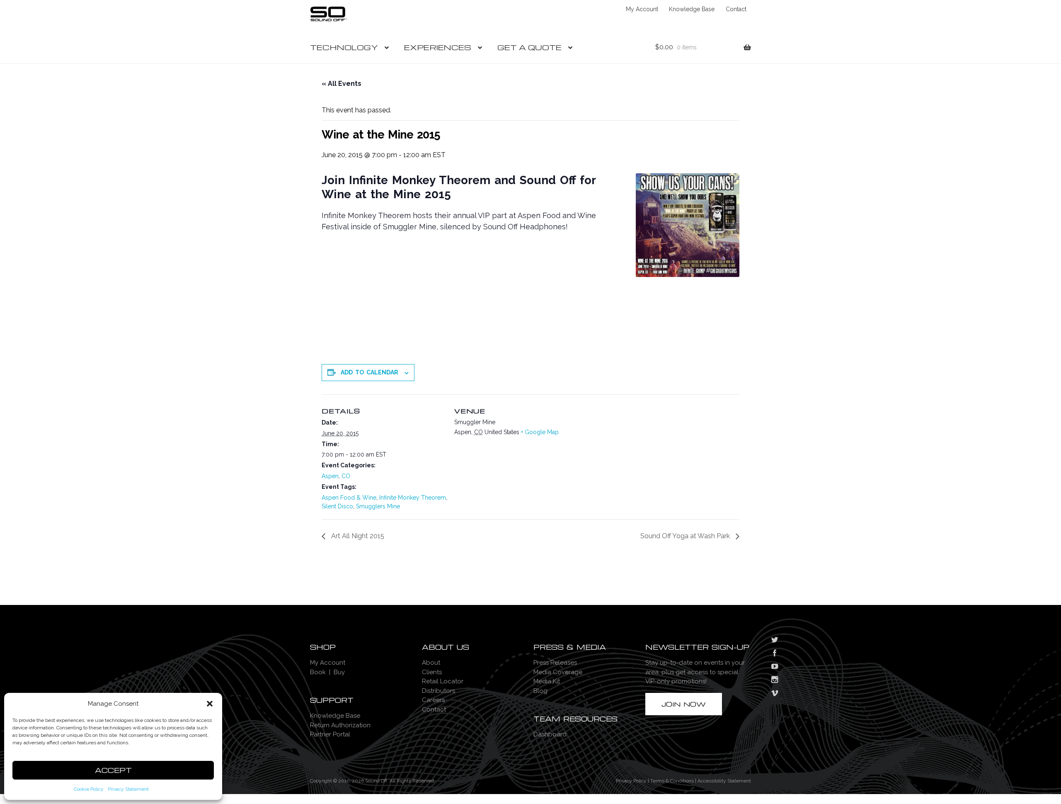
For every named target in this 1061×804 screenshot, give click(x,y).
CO (346, 476)
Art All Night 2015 (356, 536)
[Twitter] (774, 640)
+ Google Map (540, 432)
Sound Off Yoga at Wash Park (686, 536)
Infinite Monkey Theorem (412, 497)
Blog (540, 691)
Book (318, 672)
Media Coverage (557, 672)
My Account (642, 9)
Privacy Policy (631, 781)
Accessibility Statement (724, 781)
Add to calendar (369, 372)
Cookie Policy (89, 789)
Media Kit (546, 681)
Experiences (437, 47)
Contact (736, 9)
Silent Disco (337, 506)
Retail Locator (442, 681)
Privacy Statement (128, 789)
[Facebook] (774, 654)
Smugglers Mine (378, 506)
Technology (344, 47)
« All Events (341, 83)
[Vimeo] (774, 694)
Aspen (330, 476)
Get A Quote (529, 47)
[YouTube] (774, 667)
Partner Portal (330, 734)
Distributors (438, 691)
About (431, 662)
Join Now (683, 704)
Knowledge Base (692, 9)
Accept (113, 770)
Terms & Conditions (672, 781)
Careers (433, 700)
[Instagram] (774, 680)
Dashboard (550, 734)
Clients (432, 672)
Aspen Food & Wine (349, 497)
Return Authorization (340, 725)
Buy (339, 672)
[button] (210, 704)
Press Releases (555, 662)
